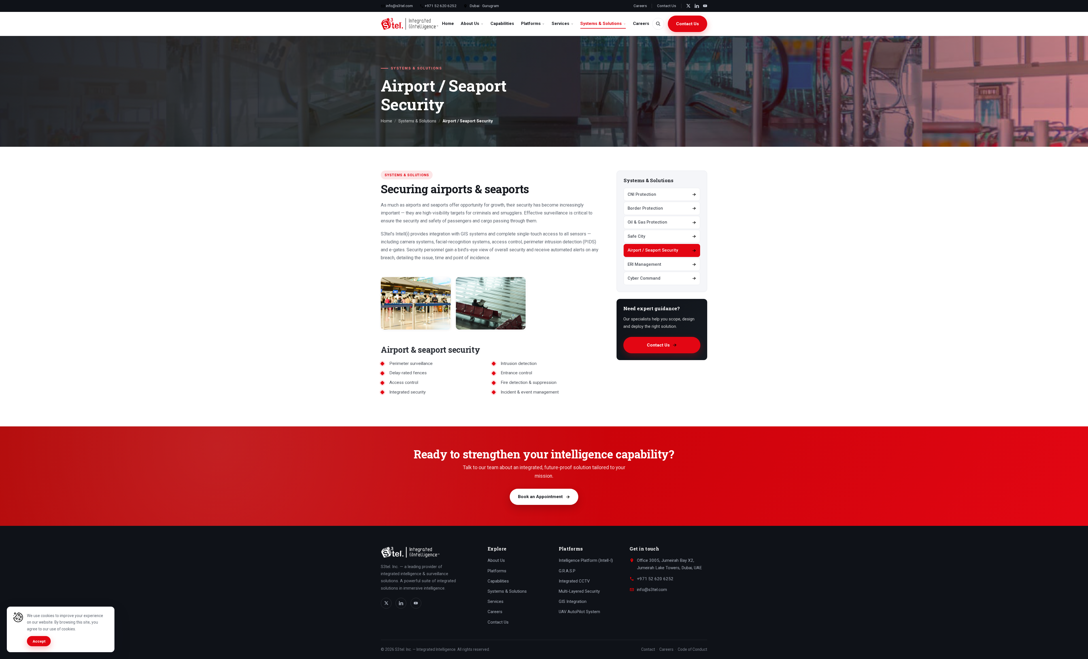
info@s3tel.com (399, 5)
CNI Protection (642, 194)
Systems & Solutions (601, 23)
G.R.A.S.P (567, 570)
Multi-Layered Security (579, 591)
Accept (39, 641)
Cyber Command (644, 278)
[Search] (658, 24)
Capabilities (502, 23)
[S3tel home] (410, 23)
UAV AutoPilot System (579, 611)
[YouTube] (705, 6)
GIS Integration (572, 601)
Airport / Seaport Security (653, 250)
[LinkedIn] (697, 6)
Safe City (636, 236)
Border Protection (645, 208)
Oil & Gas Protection (647, 222)
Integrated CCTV (574, 581)
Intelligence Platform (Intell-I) (586, 560)
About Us (470, 23)
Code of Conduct (692, 649)
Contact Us (666, 5)
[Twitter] (688, 6)
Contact (648, 649)
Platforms (531, 23)
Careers (640, 5)
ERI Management (644, 264)
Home (448, 23)
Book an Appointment (540, 496)
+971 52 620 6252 (440, 5)
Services (560, 23)
